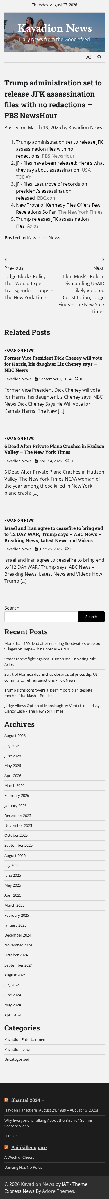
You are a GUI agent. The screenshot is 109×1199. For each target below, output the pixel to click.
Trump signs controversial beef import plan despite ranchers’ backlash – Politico (48, 692)
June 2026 (12, 755)
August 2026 (15, 735)
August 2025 (15, 855)
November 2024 (18, 945)
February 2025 (16, 915)
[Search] (99, 57)
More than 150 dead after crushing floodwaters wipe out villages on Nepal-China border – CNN (53, 646)
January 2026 (15, 805)
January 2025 (15, 925)
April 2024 (12, 1015)
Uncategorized (16, 1059)
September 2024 (18, 965)
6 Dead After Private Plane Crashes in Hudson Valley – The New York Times (54, 449)
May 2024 (12, 1004)
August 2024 (15, 975)
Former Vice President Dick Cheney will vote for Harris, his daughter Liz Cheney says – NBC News (53, 364)
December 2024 (17, 935)
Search (11, 608)
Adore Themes (58, 1191)
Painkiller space (29, 1147)
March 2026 (14, 785)
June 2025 (12, 875)
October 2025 (16, 835)
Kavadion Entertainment (25, 1039)
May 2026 (12, 765)
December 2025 (17, 815)
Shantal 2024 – (27, 1100)
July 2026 (11, 745)
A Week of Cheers (19, 1157)
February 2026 (16, 795)
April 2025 (12, 895)
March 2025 (14, 905)
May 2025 (12, 885)
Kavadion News (54, 27)
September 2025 (18, 845)
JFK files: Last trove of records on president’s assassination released (51, 191)
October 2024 (16, 955)
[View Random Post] (88, 57)
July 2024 (11, 985)
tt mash (11, 1135)
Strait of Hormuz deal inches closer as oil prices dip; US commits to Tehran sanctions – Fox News (51, 677)
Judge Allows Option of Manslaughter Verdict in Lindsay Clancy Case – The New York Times (52, 708)
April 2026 (12, 775)
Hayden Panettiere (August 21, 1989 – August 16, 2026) (51, 1110)
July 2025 (11, 865)
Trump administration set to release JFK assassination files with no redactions (59, 149)
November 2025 (18, 825)
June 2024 (12, 994)
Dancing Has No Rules (23, 1167)
